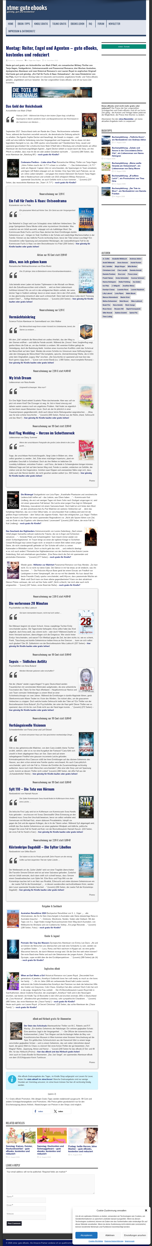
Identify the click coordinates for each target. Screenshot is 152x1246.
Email (9, 1205)
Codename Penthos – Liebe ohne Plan (38, 162)
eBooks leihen (77, 24)
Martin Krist (125, 297)
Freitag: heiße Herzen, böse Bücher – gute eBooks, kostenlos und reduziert (82, 1149)
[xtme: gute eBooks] (27, 12)
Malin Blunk (130, 293)
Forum (101, 24)
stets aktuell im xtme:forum (39, 1079)
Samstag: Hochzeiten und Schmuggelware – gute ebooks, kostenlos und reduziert (50, 1150)
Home (10, 24)
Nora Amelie (118, 305)
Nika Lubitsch (136, 301)
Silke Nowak (107, 313)
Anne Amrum (122, 262)
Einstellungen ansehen (135, 1235)
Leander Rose (122, 289)
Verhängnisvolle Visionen (27, 725)
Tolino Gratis (59, 24)
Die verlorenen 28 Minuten (28, 603)
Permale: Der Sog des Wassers (35, 943)
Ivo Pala (106, 286)
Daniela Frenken (109, 274)
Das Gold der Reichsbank (24, 106)
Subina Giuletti (121, 313)
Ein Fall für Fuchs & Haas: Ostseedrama (37, 200)
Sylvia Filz (133, 313)
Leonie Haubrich (137, 289)
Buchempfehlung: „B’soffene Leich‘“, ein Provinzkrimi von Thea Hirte (128, 178)
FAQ (90, 24)
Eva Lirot (121, 274)
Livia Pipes (119, 293)
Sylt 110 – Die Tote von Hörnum (31, 789)
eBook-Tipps (24, 24)
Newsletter (114, 24)
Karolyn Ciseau (109, 289)
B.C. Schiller (107, 266)
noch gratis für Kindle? (48, 154)
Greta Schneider (122, 278)
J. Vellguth (116, 286)
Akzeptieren (86, 1235)
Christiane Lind (109, 270)
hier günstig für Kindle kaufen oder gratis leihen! (31, 363)
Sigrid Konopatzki (133, 309)
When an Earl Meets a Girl (33, 975)
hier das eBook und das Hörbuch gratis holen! (58, 1052)
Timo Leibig (107, 316)
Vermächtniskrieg (22, 316)
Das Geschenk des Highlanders (20, 531)
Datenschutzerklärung (113, 1241)
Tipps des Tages (35, 60)
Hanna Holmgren (109, 282)
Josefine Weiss (128, 286)
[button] (146, 1210)
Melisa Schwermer (110, 301)
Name (9, 1196)
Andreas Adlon (135, 259)
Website (10, 1214)
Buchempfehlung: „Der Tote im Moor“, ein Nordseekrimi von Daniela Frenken (129, 191)
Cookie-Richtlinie (96, 1241)
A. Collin (106, 259)
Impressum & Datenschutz (21, 31)
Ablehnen (109, 1235)
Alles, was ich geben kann (28, 261)
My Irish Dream (20, 377)
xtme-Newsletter (126, 119)
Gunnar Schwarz (137, 278)
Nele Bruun (124, 301)
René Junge (130, 305)
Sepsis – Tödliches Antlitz (28, 661)
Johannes (19, 60)
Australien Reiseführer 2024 (33, 913)
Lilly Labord (107, 293)
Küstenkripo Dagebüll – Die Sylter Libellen (40, 847)
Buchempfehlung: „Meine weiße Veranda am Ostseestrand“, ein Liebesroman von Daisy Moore (126, 166)
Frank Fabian (108, 278)
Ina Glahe (136, 282)
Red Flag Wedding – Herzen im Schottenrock (42, 432)
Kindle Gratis (41, 24)
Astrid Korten (136, 262)
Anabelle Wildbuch (119, 259)
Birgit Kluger (120, 266)
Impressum (129, 1241)
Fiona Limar (132, 274)
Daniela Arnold (135, 270)
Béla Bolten (132, 266)
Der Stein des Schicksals (35, 1026)
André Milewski (109, 262)
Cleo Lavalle (122, 270)
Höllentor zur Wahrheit (43, 565)
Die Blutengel (27, 494)
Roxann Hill (119, 309)
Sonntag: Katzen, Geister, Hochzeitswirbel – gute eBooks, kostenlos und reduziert (19, 1150)
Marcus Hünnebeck (110, 297)
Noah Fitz (106, 305)
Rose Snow (107, 309)
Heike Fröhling (124, 282)
